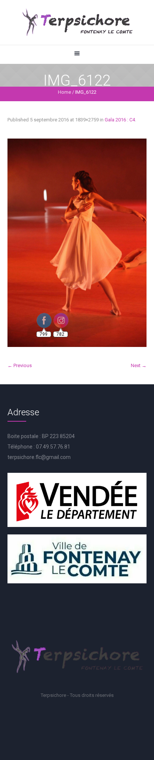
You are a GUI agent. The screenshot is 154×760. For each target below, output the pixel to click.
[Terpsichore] (77, 22)
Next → (139, 365)
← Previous (19, 365)
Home (64, 92)
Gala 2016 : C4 (120, 119)
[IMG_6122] (77, 243)
